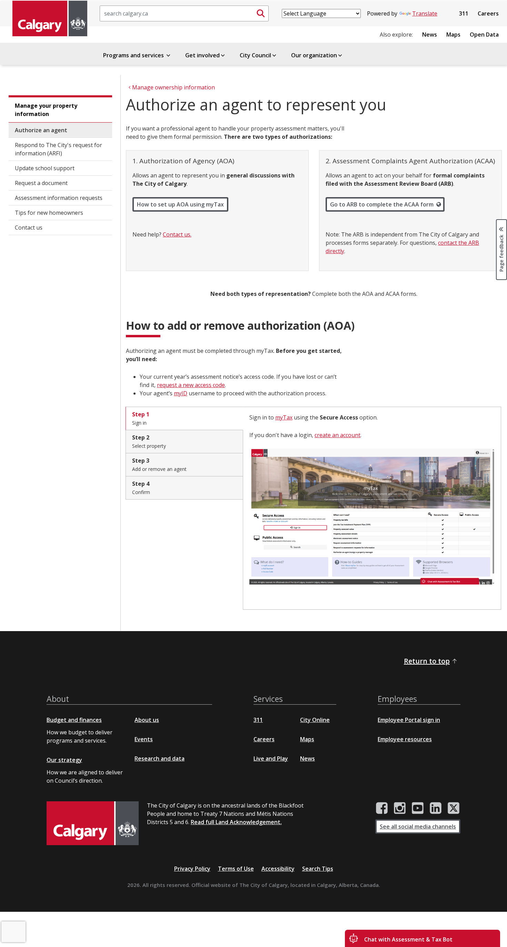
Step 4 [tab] (141, 487)
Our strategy (64, 760)
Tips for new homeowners (49, 212)
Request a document (41, 183)
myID (180, 393)
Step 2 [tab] (149, 441)
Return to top (427, 661)
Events (144, 739)
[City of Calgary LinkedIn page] (436, 808)
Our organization (314, 55)
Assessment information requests (58, 198)
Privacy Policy (192, 868)
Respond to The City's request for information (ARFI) (58, 149)
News (429, 34)
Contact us (28, 227)
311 (463, 13)
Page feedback (501, 252)
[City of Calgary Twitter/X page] (453, 808)
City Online (315, 720)
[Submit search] (261, 13)
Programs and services (134, 55)
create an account (337, 435)
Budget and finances (74, 720)
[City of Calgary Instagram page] (400, 808)
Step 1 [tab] (140, 418)
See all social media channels (418, 826)
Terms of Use (236, 868)
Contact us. (177, 234)
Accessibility (278, 868)
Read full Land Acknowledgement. (236, 822)
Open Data (484, 34)
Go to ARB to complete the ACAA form (382, 204)
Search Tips (317, 868)
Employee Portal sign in (409, 720)
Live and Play (271, 758)
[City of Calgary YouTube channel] (418, 808)
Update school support (44, 168)
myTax (283, 417)
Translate (424, 13)
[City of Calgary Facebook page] (382, 808)
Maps (453, 34)
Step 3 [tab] (159, 464)
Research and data (160, 758)
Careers (488, 13)
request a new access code (191, 385)
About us (147, 720)
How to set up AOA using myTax (180, 204)
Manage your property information (46, 110)
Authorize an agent (41, 130)
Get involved (202, 55)
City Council (255, 55)
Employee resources (405, 739)
